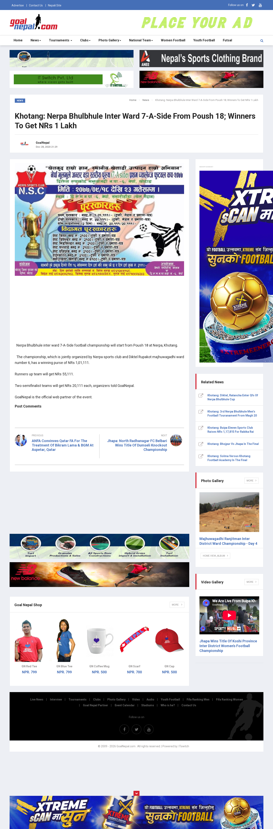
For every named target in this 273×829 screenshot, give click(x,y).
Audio (150, 699)
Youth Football (204, 40)
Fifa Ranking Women (229, 699)
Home (18, 40)
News (35, 40)
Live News (36, 699)
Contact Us (36, 5)
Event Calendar (125, 705)
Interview (56, 699)
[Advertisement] (99, 312)
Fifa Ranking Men (198, 699)
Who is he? (168, 705)
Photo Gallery (109, 40)
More (175, 604)
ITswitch (184, 746)
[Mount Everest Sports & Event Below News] (99, 557)
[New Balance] (99, 586)
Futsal (227, 40)
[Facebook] (246, 5)
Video (136, 699)
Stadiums (147, 705)
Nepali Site (54, 5)
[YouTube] (260, 5)
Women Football (173, 40)
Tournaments (59, 40)
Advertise (18, 5)
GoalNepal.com (34, 22)
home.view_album (214, 555)
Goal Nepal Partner (95, 705)
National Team (140, 40)
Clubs (84, 40)
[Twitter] (253, 5)
